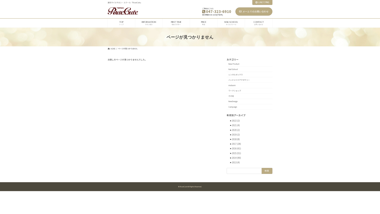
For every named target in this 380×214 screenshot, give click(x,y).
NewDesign (233, 101)
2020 (236, 129)
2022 (236, 120)
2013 (236, 162)
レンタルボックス (235, 74)
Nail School (233, 69)
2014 (236, 157)
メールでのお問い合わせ (256, 11)
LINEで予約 (263, 2)
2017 (236, 143)
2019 (236, 134)
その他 (231, 96)
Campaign (232, 107)
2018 (236, 139)
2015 (236, 153)
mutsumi (232, 85)
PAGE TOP (369, 205)
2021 (236, 125)
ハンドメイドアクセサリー (239, 80)
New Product (233, 64)
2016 (236, 148)
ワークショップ (234, 90)
